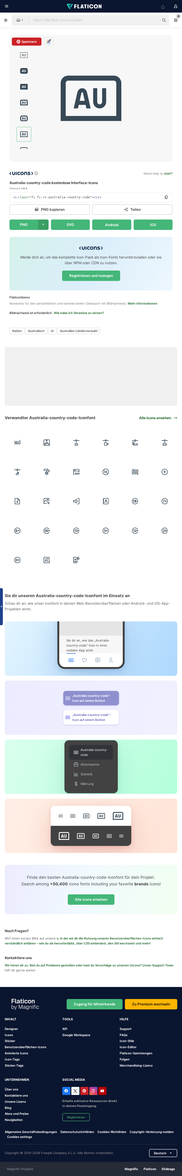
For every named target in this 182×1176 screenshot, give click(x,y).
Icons (9, 1035)
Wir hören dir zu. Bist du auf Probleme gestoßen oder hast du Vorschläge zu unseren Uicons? (73, 965)
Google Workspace (76, 1035)
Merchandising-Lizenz (136, 1065)
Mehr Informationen (142, 303)
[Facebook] (66, 1091)
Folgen (125, 1059)
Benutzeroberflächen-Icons (25, 1047)
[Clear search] (153, 20)
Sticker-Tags (14, 1065)
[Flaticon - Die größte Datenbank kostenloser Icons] (84, 6)
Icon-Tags (12, 1059)
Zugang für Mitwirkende (94, 1004)
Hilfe (124, 1019)
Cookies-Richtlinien (111, 1132)
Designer (11, 1029)
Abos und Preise (17, 1114)
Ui (52, 331)
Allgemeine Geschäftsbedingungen (31, 1132)
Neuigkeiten (14, 1120)
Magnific (131, 1169)
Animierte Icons (16, 1053)
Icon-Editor (128, 1047)
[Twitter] (75, 1091)
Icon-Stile (127, 1041)
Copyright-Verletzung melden (152, 1132)
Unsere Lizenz (15, 1101)
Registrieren (76, 1117)
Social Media (73, 1079)
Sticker (10, 1041)
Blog (8, 1108)
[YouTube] (102, 1091)
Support (126, 1029)
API (64, 1029)
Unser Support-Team (157, 965)
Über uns (11, 1089)
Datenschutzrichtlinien (77, 1132)
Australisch (36, 331)
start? (168, 173)
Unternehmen (17, 1079)
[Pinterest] (84, 1091)
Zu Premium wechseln (151, 1004)
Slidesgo (168, 1169)
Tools (67, 1019)
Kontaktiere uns (16, 1095)
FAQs (123, 1035)
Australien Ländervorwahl (78, 331)
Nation (17, 331)
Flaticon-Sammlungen (136, 1053)
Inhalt (10, 1019)
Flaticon (150, 1169)
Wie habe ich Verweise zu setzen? (79, 313)
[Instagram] (93, 1091)
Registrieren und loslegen (91, 275)
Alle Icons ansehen (91, 899)
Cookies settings (19, 1137)
